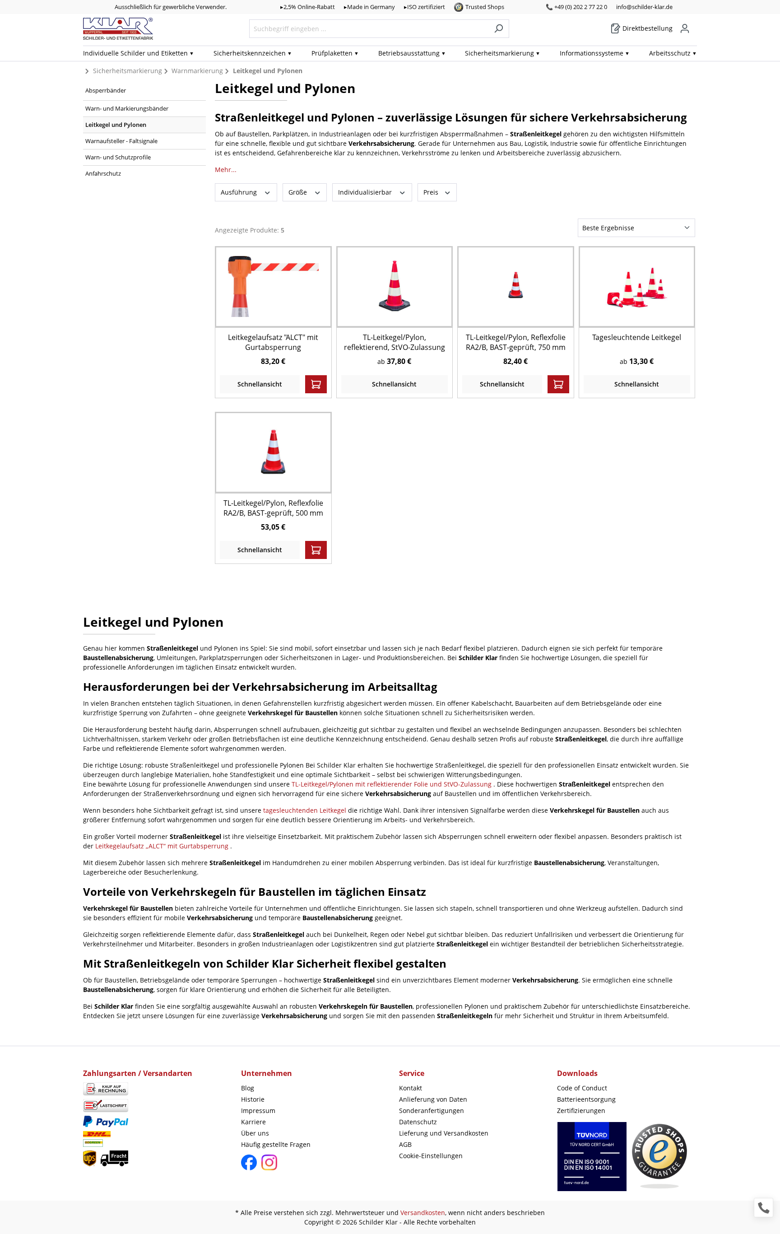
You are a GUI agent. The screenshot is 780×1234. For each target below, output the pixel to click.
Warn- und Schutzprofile (118, 157)
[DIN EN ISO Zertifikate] (592, 1161)
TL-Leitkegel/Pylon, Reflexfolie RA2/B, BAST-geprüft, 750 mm (516, 342)
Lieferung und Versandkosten (443, 1133)
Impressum (258, 1110)
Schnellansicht (259, 384)
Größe (298, 192)
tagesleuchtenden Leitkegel (305, 810)
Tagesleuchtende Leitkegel (636, 337)
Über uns (255, 1133)
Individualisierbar (366, 192)
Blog (247, 1088)
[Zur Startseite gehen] (118, 29)
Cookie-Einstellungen (431, 1155)
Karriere (253, 1122)
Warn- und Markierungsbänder (126, 108)
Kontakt (410, 1088)
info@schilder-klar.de (644, 7)
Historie (253, 1099)
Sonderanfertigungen (431, 1110)
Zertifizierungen (581, 1110)
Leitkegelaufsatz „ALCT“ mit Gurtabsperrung (162, 846)
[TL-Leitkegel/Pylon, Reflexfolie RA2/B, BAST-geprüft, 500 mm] (273, 452)
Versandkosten (422, 1212)
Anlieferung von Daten (433, 1099)
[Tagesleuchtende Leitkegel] (636, 286)
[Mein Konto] (685, 28)
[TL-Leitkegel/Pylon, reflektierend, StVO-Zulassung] (394, 286)
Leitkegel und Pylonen (115, 125)
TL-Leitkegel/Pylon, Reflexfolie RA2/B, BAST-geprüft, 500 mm (273, 508)
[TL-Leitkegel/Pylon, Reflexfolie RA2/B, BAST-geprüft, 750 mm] (515, 286)
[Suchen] (498, 28)
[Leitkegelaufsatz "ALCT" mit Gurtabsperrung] (273, 286)
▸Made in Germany (369, 7)
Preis (431, 192)
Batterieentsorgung (586, 1099)
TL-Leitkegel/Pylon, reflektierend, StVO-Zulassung (394, 342)
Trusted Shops (484, 7)
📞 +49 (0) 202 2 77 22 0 (576, 7)
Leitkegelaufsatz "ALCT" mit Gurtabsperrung (273, 342)
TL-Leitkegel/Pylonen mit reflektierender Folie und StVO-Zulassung (392, 784)
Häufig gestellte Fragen (276, 1144)
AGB (405, 1144)
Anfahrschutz (103, 173)
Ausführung (240, 192)
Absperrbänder (105, 90)
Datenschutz (418, 1122)
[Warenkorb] (694, 25)
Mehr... (226, 169)
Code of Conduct (582, 1088)
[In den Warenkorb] (316, 384)
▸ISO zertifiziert (424, 7)
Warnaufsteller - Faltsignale (121, 141)
